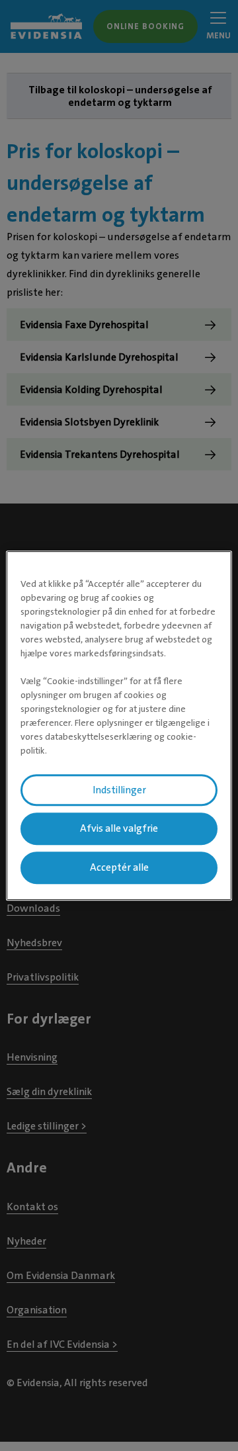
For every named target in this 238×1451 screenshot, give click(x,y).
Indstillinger (119, 790)
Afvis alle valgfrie (119, 829)
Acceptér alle (119, 867)
